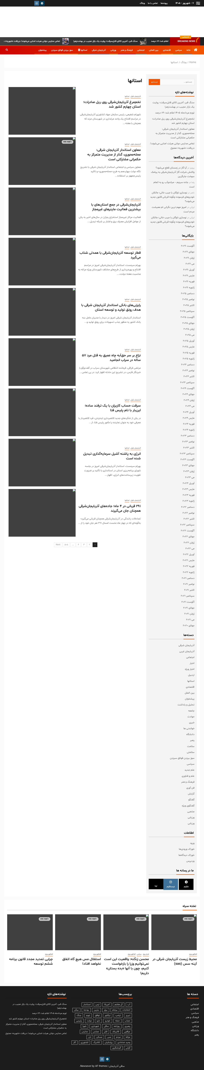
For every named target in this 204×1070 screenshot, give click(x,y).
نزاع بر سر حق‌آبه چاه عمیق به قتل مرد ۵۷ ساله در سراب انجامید (111, 358)
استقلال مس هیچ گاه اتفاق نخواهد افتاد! (81, 961)
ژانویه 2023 (188, 501)
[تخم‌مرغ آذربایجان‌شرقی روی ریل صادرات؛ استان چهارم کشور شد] (42, 111)
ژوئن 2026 (189, 258)
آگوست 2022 (187, 530)
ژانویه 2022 (188, 572)
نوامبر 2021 (188, 584)
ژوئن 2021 (189, 614)
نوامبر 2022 (188, 513)
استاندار (87, 1004)
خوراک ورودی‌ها (186, 849)
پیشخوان (42, 50)
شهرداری (95, 1026)
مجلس (96, 1031)
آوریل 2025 (188, 341)
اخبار (192, 663)
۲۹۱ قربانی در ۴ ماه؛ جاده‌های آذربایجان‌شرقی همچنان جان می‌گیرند (110, 508)
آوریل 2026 (188, 269)
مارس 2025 (188, 347)
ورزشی (113, 50)
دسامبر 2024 (187, 364)
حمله (117, 1020)
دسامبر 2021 (188, 578)
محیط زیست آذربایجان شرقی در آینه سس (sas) (175, 961)
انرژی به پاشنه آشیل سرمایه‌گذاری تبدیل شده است (112, 456)
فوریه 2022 (188, 566)
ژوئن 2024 (189, 400)
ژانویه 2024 (188, 430)
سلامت (190, 746)
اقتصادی (167, 50)
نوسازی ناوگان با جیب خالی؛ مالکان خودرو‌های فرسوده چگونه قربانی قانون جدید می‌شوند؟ (172, 197)
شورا (84, 1026)
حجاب (127, 1020)
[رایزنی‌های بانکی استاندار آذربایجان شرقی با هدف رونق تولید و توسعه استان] (42, 312)
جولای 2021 (188, 608)
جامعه (191, 711)
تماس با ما (153, 3)
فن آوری (190, 788)
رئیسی (79, 1020)
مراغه (128, 1037)
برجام (114, 1009)
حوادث (190, 716)
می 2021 (190, 619)
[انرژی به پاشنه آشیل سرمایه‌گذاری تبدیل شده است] (42, 463)
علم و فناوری (188, 776)
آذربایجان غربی (186, 651)
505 (66, 544)
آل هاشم (119, 1004)
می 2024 (189, 406)
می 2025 (189, 335)
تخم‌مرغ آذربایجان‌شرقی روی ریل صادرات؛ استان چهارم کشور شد (112, 104)
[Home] (195, 50)
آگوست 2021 (187, 602)
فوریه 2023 (188, 495)
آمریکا (107, 1004)
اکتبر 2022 (188, 519)
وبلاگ (142, 3)
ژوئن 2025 (188, 329)
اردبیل (191, 675)
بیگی (76, 1009)
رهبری (127, 1026)
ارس (97, 1004)
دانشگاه (190, 734)
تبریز (128, 1015)
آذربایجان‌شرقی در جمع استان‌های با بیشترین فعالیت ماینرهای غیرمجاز (116, 207)
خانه (188, 50)
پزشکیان (109, 1042)
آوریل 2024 (188, 412)
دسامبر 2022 (187, 507)
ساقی (106, 1026)
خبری (191, 722)
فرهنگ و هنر (127, 50)
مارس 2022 (188, 560)
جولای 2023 (188, 465)
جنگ (79, 1015)
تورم (88, 1015)
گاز (74, 1042)
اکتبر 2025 (188, 305)
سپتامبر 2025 (187, 311)
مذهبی (190, 811)
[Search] (7, 50)
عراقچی (127, 1031)
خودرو (107, 1020)
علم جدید (189, 770)
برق (105, 1009)
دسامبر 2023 (187, 436)
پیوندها (164, 3)
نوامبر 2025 (188, 299)
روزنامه (117, 1026)
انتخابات (126, 1009)
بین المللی (153, 50)
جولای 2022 (188, 536)
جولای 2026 (188, 252)
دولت (89, 1020)
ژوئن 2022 (189, 542)
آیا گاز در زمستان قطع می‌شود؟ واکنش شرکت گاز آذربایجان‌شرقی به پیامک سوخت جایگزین (172, 172)
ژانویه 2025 (188, 358)
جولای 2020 (188, 625)
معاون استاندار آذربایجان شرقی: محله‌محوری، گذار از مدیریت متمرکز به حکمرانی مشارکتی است (114, 155)
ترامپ (118, 1015)
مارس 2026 (188, 275)
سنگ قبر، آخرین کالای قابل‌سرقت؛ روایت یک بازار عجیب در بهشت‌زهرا (120, 41)
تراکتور (107, 1015)
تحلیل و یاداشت (186, 704)
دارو (98, 1020)
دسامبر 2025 (187, 293)
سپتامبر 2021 (187, 596)
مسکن (99, 1037)
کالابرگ (96, 1042)
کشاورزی (84, 1042)
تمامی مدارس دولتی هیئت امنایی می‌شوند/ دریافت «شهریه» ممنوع (43, 41)
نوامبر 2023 (188, 441)
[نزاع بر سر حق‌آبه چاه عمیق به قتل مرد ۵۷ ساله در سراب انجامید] (42, 362)
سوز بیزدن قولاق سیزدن (62, 50)
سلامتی (190, 752)
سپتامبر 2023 (187, 453)
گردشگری (116, 1047)
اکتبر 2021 (189, 590)
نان (89, 1037)
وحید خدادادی (123, 1042)
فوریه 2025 (188, 353)
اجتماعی (140, 50)
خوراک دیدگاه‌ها (186, 855)
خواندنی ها (188, 728)
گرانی (128, 1047)
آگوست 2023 (187, 459)
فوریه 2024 (188, 424)
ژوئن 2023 (188, 471)
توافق (97, 1015)
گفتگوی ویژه (188, 805)
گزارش (191, 793)
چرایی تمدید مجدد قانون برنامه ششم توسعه (31, 961)
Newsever (85, 1066)
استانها (84, 50)
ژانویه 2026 (188, 287)
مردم (118, 1037)
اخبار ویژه (189, 669)
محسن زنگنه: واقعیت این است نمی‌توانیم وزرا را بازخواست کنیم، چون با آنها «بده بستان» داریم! (126, 966)
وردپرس (190, 861)
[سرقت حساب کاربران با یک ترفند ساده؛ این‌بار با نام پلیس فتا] (42, 412)
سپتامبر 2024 (187, 382)
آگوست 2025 (187, 317)
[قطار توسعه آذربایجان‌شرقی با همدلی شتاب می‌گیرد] (42, 262)
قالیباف (115, 1031)
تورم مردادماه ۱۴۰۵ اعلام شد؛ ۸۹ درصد (174, 113)
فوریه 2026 (188, 281)
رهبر (192, 740)
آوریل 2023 (188, 483)
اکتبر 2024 (188, 376)
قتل (105, 1031)
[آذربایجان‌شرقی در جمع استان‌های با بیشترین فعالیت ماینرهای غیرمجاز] (42, 211)
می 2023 (189, 477)
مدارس (85, 1031)
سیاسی (178, 50)
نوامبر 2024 (188, 370)
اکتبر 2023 (188, 448)
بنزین (96, 1009)
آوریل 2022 (188, 554)
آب (128, 1004)
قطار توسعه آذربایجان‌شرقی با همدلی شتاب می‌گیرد (110, 255)
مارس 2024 (188, 418)
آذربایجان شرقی (99, 50)
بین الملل (189, 693)
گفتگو (191, 799)
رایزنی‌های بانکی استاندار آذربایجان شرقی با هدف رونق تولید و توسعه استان (111, 307)
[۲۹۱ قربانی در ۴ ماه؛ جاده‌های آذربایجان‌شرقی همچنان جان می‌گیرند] (42, 513)
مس (109, 1037)
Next (58, 544)
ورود (192, 843)
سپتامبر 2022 (187, 525)
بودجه (86, 1009)
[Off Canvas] (198, 3)
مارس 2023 (188, 489)
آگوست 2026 (187, 246)
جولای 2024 (188, 394)
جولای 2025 (188, 323)
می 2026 (190, 264)
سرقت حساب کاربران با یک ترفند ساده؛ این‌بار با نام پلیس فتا (113, 408)
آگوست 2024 (187, 388)
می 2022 (189, 548)
